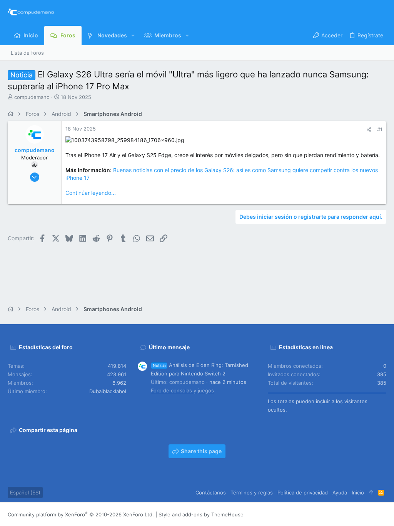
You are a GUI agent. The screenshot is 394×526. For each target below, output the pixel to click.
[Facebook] (336, 514)
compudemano (32, 97)
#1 (379, 129)
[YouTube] (382, 514)
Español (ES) (25, 492)
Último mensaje (169, 347)
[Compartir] (369, 129)
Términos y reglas (251, 492)
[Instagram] (348, 514)
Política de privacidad (302, 492)
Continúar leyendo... (90, 192)
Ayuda (339, 492)
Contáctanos (210, 492)
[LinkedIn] (359, 514)
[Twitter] (371, 514)
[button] (133, 35)
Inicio (358, 492)
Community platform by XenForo (81, 514)
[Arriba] (371, 492)
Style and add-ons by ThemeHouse (201, 514)
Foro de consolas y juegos (182, 390)
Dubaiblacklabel (107, 391)
